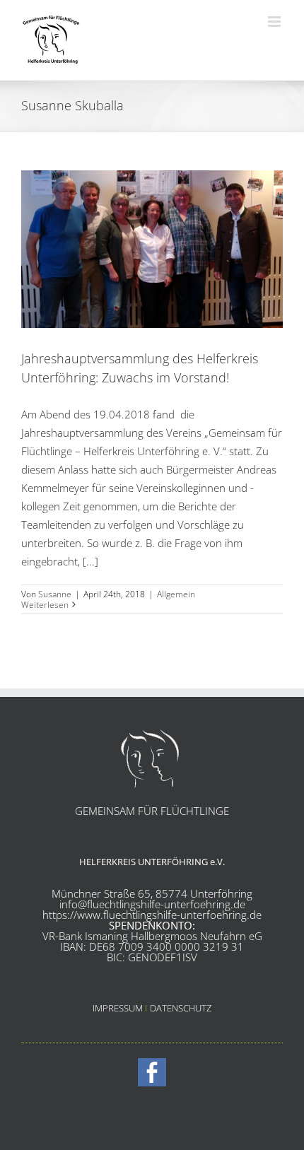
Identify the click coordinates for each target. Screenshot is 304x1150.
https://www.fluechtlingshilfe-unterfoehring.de (152, 915)
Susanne (54, 594)
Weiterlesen (45, 605)
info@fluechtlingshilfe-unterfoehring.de (152, 904)
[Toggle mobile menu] (275, 21)
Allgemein (176, 594)
